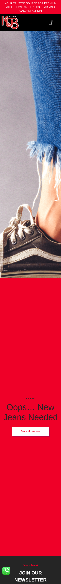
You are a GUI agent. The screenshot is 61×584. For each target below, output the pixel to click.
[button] (30, 23)
